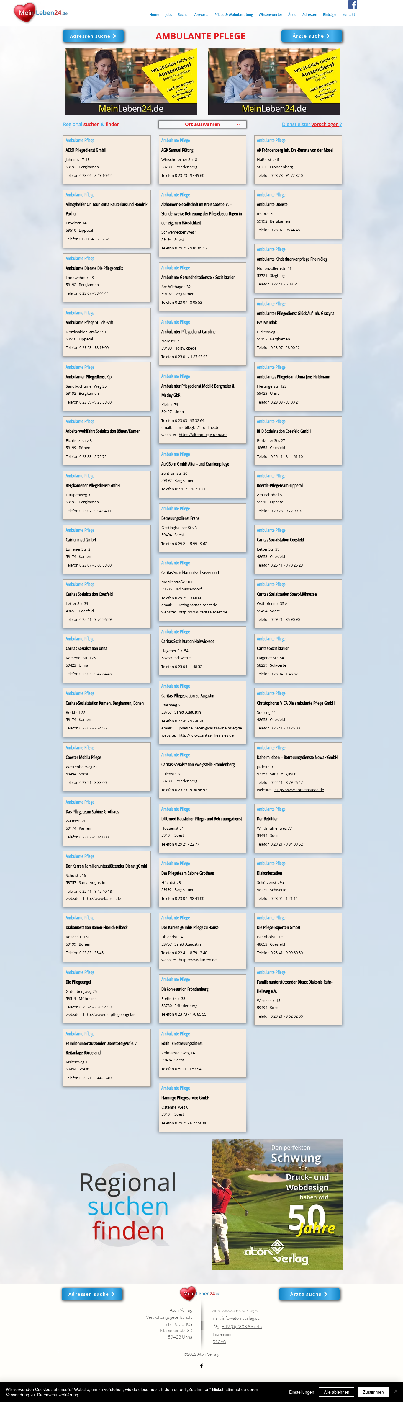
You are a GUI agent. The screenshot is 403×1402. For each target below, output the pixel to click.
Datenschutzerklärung (57, 1395)
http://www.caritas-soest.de (203, 612)
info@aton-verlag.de (241, 1318)
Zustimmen (373, 1392)
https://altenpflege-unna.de (203, 434)
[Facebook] (352, 4)
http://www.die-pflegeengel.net (110, 1014)
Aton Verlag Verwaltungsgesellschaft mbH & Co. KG (169, 1317)
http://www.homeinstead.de (299, 789)
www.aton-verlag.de (241, 1310)
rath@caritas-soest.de (198, 605)
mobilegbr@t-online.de (199, 427)
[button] (183, 15)
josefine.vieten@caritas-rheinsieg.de (210, 728)
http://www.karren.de (102, 898)
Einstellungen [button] (301, 1392)
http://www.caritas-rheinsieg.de (206, 735)
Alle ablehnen (336, 1392)
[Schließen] (395, 1392)
